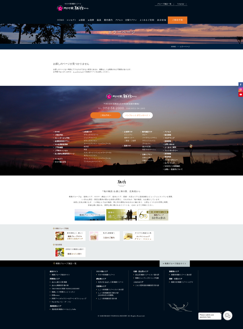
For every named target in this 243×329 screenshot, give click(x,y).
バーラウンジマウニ (149, 138)
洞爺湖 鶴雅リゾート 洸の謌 (181, 275)
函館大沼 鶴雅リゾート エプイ (182, 282)
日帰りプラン (147, 155)
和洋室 (86, 147)
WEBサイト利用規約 (172, 166)
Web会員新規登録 (61, 144)
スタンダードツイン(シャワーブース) (97, 152)
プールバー (146, 143)
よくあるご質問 (170, 147)
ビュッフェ (128, 135)
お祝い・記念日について (174, 169)
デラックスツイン (90, 141)
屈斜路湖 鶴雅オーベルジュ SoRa (64, 309)
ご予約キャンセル (61, 150)
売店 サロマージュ (149, 149)
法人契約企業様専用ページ (64, 154)
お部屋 (88, 132)
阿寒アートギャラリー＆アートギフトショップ (69, 298)
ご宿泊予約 (59, 135)
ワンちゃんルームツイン (93, 161)
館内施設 (147, 132)
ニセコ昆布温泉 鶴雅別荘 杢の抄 (147, 285)
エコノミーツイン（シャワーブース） (98, 158)
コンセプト (59, 159)
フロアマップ (170, 138)
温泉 (127, 146)
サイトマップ (169, 163)
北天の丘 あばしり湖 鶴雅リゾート (111, 282)
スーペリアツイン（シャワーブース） (98, 143)
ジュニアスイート (90, 138)
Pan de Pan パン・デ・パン (61, 302)
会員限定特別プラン (62, 141)
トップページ (78, 72)
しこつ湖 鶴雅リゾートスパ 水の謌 (111, 289)
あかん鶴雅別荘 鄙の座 (60, 285)
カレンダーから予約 (62, 138)
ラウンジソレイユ (148, 141)
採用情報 (168, 154)
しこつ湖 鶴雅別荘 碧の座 (107, 298)
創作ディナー (129, 138)
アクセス (168, 132)
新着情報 (168, 141)
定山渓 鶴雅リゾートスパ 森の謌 (147, 275)
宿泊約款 (168, 157)
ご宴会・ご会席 (130, 141)
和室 (85, 149)
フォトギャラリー (171, 150)
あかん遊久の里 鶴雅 (59, 282)
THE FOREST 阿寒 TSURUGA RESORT (65, 289)
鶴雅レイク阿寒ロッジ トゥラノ (63, 292)
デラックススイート (91, 135)
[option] (70, 236)
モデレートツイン (90, 155)
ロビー (144, 135)
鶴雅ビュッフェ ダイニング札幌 (147, 278)
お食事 (128, 132)
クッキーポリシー (171, 160)
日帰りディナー (148, 160)
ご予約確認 (59, 147)
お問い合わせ (169, 144)
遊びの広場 (146, 147)
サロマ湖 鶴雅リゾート (106, 275)
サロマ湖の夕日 (60, 162)
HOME (173, 47)
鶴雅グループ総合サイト (175, 263)
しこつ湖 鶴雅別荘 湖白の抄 (108, 294)
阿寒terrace (56, 295)
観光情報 (168, 135)
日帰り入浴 (146, 158)
